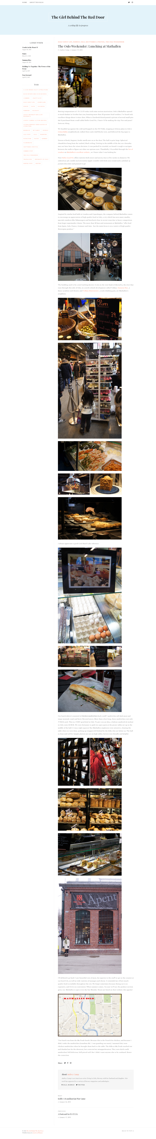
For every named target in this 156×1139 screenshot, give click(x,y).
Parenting (43, 134)
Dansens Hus (123, 288)
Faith (33, 106)
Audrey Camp (64, 50)
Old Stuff (27, 134)
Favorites (41, 106)
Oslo (83, 42)
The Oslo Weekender (115, 42)
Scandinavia (27, 143)
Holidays (35, 110)
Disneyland (42, 102)
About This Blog (37, 2)
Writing (38, 163)
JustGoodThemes (38, 1133)
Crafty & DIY (37, 98)
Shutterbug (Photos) (95, 42)
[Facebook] (67, 1063)
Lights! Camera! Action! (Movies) (35, 120)
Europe (25, 106)
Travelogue (27, 159)
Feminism (26, 110)
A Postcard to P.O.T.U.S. (68, 1114)
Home (24, 2)
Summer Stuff (28, 151)
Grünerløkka (63, 132)
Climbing (26, 98)
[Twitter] (65, 1063)
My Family (36, 130)
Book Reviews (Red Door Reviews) (35, 94)
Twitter (81, 1085)
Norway (76, 42)
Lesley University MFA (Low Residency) (33, 115)
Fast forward (26, 75)
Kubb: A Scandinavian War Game (72, 1098)
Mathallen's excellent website (78, 152)
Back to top (127, 1131)
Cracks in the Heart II (30, 47)
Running (44, 139)
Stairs (24, 54)
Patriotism (27, 139)
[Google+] (71, 1063)
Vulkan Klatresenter (91, 291)
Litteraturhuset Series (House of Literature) (35, 125)
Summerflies (26, 60)
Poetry (36, 139)
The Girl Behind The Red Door (78, 17)
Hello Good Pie (68, 158)
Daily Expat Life (65, 42)
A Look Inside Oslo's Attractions (35, 90)
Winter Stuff (28, 163)
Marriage (26, 130)
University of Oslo (41, 159)
